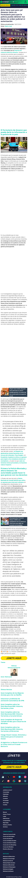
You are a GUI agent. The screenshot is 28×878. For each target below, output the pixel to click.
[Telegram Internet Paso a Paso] (19, 777)
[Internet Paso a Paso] (9, 2)
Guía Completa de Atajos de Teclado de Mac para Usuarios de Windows (13, 721)
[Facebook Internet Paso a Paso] (2, 777)
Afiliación (5, 796)
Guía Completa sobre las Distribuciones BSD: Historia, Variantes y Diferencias (12, 729)
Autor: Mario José (6, 677)
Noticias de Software (8, 871)
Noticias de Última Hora (9, 856)
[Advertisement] (14, 99)
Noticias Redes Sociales (9, 862)
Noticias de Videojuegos (9, 867)
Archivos (5, 826)
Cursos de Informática (8, 836)
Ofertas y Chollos (7, 824)
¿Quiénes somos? (7, 790)
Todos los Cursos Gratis (9, 834)
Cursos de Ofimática (8, 847)
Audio (12, 5)
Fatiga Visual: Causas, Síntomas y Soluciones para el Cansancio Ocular (13, 737)
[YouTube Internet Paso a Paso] (14, 777)
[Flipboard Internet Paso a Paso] (8, 781)
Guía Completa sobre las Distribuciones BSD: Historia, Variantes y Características (12, 714)
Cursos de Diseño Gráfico (9, 842)
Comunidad (6, 792)
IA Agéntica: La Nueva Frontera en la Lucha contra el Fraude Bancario (14, 744)
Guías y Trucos (7, 814)
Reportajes (6, 822)
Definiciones (6, 818)
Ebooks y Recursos (8, 849)
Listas (4, 816)
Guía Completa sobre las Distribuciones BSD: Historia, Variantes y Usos (12, 706)
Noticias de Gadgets (8, 869)
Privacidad (5, 800)
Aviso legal (6, 802)
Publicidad (5, 794)
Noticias (14, 666)
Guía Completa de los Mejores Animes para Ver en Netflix (12, 694)
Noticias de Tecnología (9, 858)
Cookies (5, 804)
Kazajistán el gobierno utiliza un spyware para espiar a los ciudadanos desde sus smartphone (14, 459)
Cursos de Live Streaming (9, 844)
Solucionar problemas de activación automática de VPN (12, 700)
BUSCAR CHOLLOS (5, 5)
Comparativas (6, 820)
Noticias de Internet (14, 667)
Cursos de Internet (8, 838)
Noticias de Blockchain (9, 864)
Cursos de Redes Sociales (9, 840)
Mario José (8, 26)
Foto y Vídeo (19, 5)
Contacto (5, 798)
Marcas (5, 812)
